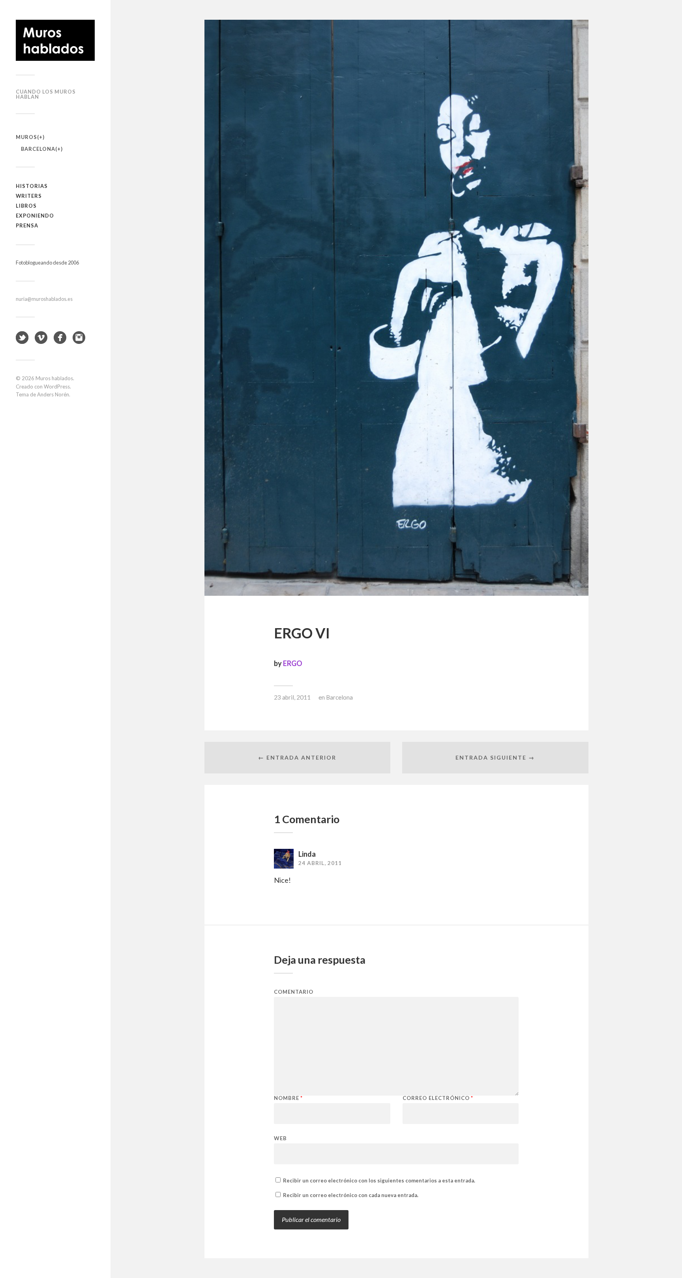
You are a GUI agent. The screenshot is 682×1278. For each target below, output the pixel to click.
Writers (29, 196)
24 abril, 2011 (320, 863)
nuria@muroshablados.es (44, 299)
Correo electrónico (438, 1098)
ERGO (292, 663)
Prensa (27, 225)
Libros (26, 206)
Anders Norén (53, 394)
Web (280, 1138)
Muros (26, 137)
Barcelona (38, 149)
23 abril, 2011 (292, 697)
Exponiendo (35, 215)
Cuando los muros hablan (46, 94)
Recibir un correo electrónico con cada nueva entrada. (350, 1195)
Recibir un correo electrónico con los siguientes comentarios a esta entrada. (379, 1180)
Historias (32, 186)
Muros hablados (54, 378)
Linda (307, 854)
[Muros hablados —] (55, 40)
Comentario (293, 992)
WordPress (57, 386)
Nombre (288, 1098)
